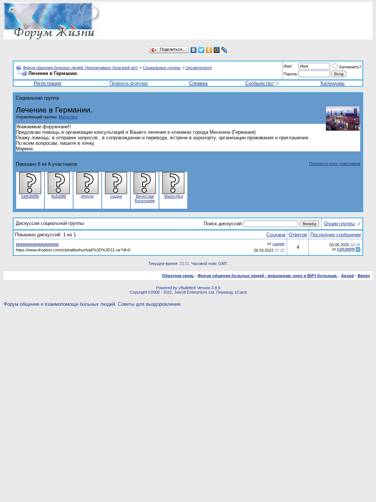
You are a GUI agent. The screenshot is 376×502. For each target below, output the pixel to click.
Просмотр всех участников (334, 163)
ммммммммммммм (37, 244)
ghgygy (87, 196)
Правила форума (128, 83)
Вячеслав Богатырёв (145, 198)
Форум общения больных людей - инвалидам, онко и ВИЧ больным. (267, 275)
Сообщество (259, 83)
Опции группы (339, 223)
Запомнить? (350, 67)
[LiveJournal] (224, 50)
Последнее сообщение (335, 234)
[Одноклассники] (209, 50)
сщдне (116, 196)
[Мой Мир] (217, 50)
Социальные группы (162, 67)
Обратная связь (178, 275)
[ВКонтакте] (194, 50)
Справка (198, 83)
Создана (276, 234)
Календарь (333, 83)
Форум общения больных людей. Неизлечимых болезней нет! (80, 67)
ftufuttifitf (58, 196)
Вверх (364, 275)
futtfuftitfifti (30, 196)
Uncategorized (198, 67)
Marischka (68, 117)
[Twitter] (201, 50)
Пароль (290, 74)
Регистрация (47, 83)
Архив (347, 275)
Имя (287, 66)
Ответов (298, 234)
